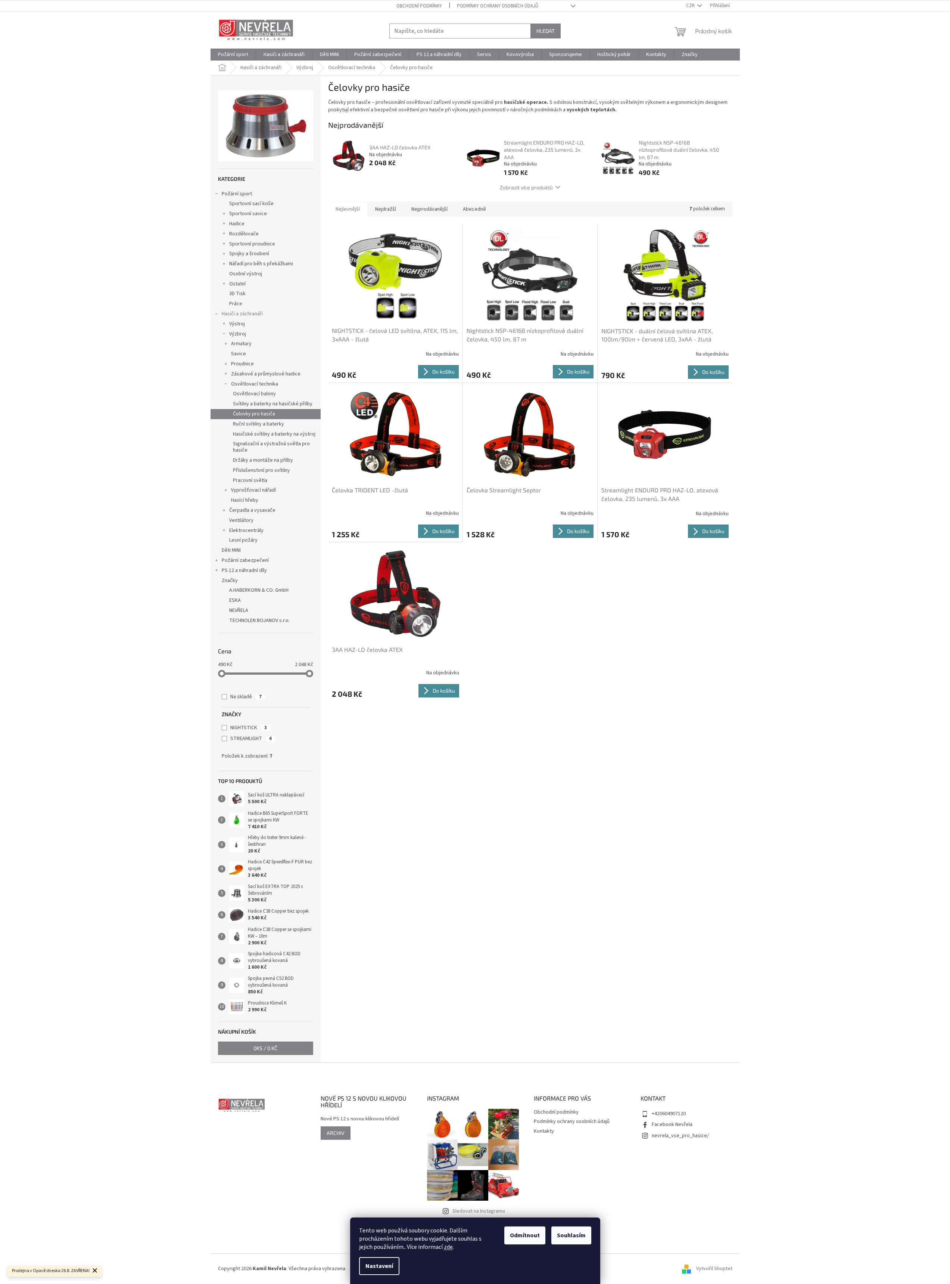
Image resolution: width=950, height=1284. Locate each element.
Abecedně (474, 209)
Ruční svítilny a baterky (258, 424)
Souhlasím (571, 1235)
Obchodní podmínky (419, 6)
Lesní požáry (243, 540)
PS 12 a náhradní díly (244, 570)
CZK (691, 5)
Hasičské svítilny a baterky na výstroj (274, 434)
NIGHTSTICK (248, 727)
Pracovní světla (250, 480)
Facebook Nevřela (672, 1124)
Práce (235, 303)
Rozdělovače (244, 234)
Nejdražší (385, 209)
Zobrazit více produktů (526, 187)
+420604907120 (669, 1113)
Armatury (241, 343)
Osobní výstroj (245, 274)
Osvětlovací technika (254, 384)
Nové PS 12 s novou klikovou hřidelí (360, 1119)
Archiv (336, 1133)
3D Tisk (237, 293)
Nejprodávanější (429, 209)
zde (448, 1247)
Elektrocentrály (246, 530)
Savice (238, 354)
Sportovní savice (248, 213)
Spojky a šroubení (249, 253)
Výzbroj (237, 334)
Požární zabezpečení (245, 560)
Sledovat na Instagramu (478, 1211)
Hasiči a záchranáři (242, 314)
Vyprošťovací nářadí (253, 490)
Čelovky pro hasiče (254, 414)
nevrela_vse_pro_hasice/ (680, 1135)
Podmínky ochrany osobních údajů (497, 6)
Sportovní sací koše (251, 203)
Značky (230, 580)
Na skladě (246, 696)
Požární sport (237, 194)
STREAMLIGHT (251, 738)
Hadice (236, 224)
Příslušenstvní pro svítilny (261, 470)
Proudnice (242, 364)
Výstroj (237, 324)
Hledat (545, 31)
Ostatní (237, 284)
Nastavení (379, 1266)
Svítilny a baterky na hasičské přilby (272, 404)
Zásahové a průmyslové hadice (265, 374)
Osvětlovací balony (254, 393)
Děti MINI (231, 550)
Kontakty (544, 1131)
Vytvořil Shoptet (714, 1268)
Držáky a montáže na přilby (263, 460)
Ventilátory (241, 520)
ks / (265, 1048)
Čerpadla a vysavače (252, 510)
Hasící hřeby (244, 500)
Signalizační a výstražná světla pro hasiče (271, 447)
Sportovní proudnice (252, 244)
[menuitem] (233, 55)
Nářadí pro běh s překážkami (261, 263)
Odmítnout (525, 1235)
